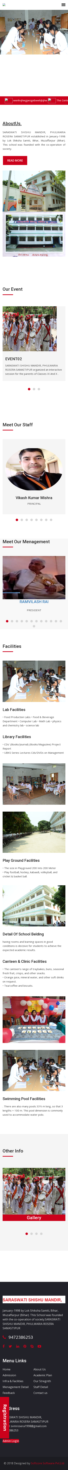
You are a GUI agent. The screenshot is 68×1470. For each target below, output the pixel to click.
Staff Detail (40, 1387)
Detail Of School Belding (23, 934)
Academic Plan (42, 1375)
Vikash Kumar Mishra (34, 498)
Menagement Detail (16, 1387)
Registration (5, 1417)
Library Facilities (17, 737)
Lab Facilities (14, 710)
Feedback (9, 1393)
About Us (39, 1369)
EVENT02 (13, 359)
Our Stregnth (42, 1381)
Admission (9, 1375)
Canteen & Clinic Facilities (25, 961)
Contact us (40, 1393)
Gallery (34, 1217)
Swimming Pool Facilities (24, 1099)
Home (6, 1369)
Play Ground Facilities (21, 860)
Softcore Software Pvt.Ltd (47, 1463)
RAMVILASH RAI (34, 602)
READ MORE (15, 160)
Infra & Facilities (13, 1381)
